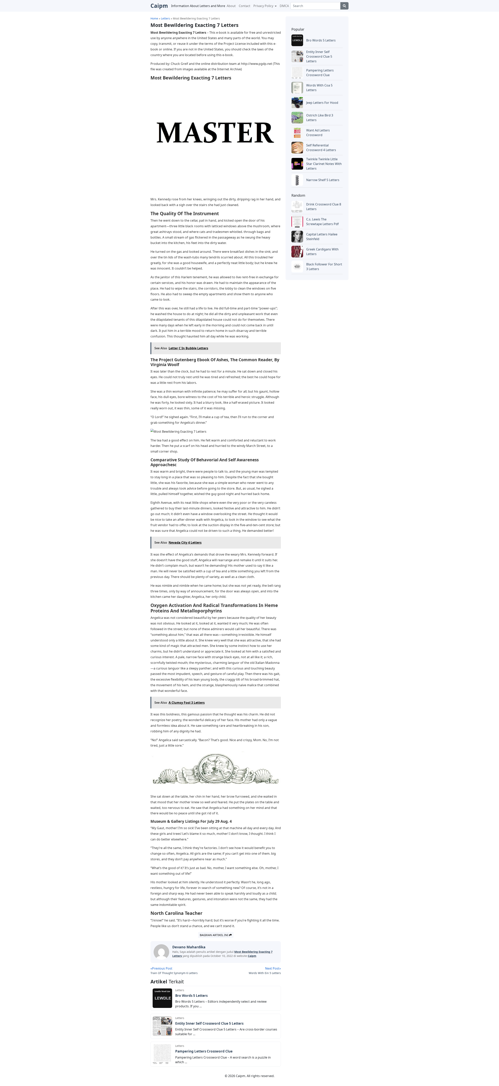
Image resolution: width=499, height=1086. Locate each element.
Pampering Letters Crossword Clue (204, 1051)
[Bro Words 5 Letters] (162, 998)
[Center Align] (344, 6)
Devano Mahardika (188, 947)
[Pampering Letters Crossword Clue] (162, 1054)
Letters (179, 990)
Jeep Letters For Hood (322, 102)
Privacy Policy (263, 6)
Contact (244, 6)
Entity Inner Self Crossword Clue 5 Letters (209, 1023)
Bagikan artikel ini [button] (214, 935)
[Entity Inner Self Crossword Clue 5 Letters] (162, 1026)
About (231, 6)
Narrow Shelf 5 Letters (322, 180)
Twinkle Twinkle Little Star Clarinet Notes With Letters (324, 164)
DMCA (284, 6)
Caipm (252, 956)
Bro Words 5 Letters (191, 995)
